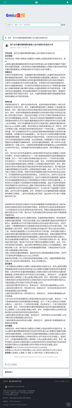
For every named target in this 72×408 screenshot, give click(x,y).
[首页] (5, 38)
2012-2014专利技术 (12, 364)
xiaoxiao (13, 48)
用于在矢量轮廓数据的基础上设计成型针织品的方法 (30, 38)
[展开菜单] (4, 2)
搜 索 (63, 25)
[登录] (67, 2)
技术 (9, 38)
